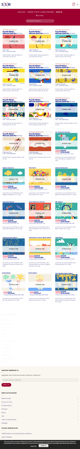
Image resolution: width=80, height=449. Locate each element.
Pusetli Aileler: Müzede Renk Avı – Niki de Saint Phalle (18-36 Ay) (39, 90)
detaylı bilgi (33, 446)
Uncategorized (6, 348)
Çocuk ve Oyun (6, 324)
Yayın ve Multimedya (8, 341)
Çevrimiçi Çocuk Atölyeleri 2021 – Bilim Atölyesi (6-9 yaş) (66, 227)
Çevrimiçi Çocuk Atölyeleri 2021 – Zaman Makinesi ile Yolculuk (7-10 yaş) (39, 228)
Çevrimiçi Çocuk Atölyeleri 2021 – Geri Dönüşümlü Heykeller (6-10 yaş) (66, 158)
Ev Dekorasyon (6, 327)
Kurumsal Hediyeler (8, 359)
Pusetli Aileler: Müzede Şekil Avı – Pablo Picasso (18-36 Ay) (65, 55)
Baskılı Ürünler (6, 320)
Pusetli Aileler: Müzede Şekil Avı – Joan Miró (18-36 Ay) (13, 55)
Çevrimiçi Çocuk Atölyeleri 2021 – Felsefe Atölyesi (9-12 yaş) (39, 299)
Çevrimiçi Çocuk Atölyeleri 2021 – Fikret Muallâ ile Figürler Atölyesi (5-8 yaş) (66, 300)
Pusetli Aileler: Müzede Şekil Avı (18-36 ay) (66, 124)
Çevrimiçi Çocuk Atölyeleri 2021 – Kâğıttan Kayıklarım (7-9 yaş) (13, 193)
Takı (2, 338)
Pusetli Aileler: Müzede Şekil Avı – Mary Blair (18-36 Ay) (13, 124)
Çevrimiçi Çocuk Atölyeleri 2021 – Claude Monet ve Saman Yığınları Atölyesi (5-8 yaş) (39, 264)
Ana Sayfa (21, 12)
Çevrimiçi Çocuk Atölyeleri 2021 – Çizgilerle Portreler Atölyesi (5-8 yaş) (13, 264)
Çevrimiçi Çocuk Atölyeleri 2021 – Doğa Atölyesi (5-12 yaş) (66, 263)
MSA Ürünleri (5, 345)
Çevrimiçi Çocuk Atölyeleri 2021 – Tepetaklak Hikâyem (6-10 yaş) (13, 227)
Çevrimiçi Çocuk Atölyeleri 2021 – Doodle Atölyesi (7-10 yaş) (13, 299)
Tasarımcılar (5, 352)
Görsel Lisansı (6, 355)
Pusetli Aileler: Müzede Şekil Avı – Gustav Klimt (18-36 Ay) (65, 90)
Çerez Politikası (6, 437)
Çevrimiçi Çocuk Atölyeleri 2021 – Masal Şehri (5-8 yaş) (39, 193)
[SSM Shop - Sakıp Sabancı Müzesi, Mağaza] (9, 4)
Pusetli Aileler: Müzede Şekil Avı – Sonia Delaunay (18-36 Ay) (39, 124)
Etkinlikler (4, 362)
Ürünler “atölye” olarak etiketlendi (41, 12)
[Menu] (77, 4)
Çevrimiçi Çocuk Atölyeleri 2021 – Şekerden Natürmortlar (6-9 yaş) (66, 193)
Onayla (43, 445)
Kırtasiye (4, 331)
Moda (3, 334)
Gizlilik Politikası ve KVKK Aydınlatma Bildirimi (16, 434)
